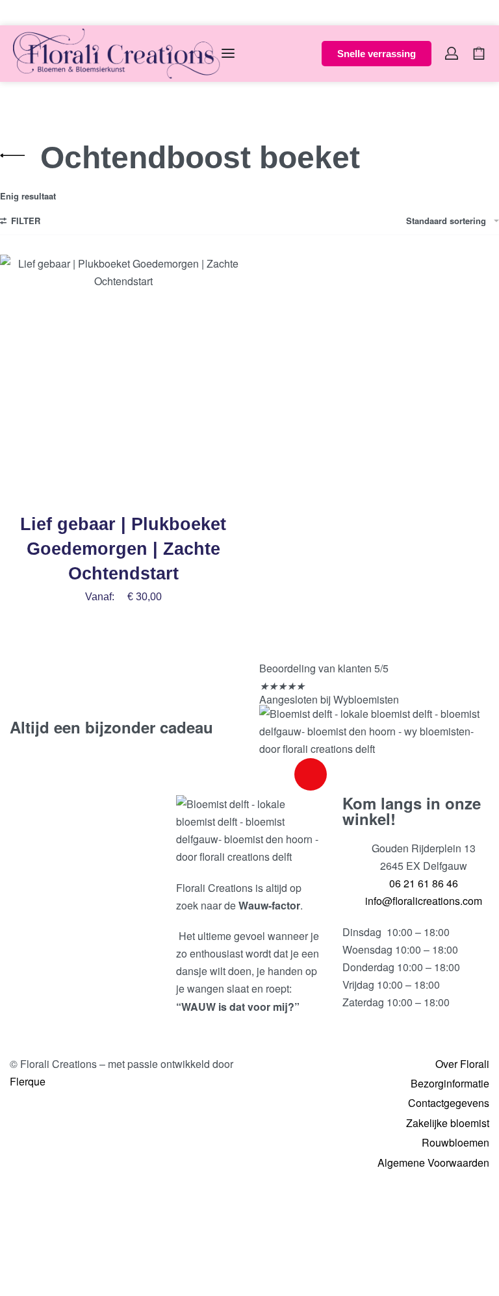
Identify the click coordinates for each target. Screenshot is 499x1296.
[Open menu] (228, 53)
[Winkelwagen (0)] (479, 53)
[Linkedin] (345, 774)
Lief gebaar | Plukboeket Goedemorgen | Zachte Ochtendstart (123, 549)
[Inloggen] (451, 53)
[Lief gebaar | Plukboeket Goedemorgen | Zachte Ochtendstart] (123, 378)
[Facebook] (275, 774)
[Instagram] (310, 774)
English (46, 12)
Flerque (27, 1081)
